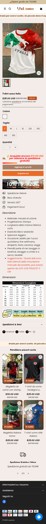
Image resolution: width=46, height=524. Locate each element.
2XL (30, 128)
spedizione (16, 101)
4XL (5, 135)
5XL (13, 135)
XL (23, 128)
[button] (4, 8)
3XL (38, 128)
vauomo (11, 520)
